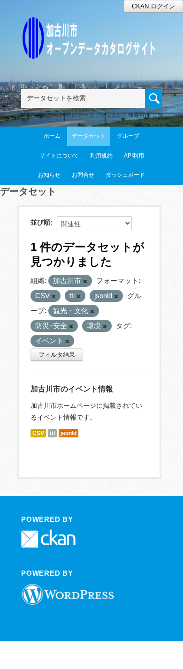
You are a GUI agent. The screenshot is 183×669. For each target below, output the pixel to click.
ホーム (52, 136)
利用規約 (101, 155)
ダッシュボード (125, 175)
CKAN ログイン (153, 6)
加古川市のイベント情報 (71, 389)
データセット (89, 136)
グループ (128, 136)
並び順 (40, 222)
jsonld (68, 433)
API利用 (134, 155)
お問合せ (83, 175)
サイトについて (59, 155)
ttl (52, 433)
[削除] (85, 281)
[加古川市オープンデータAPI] (91, 26)
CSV (38, 433)
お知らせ (49, 175)
